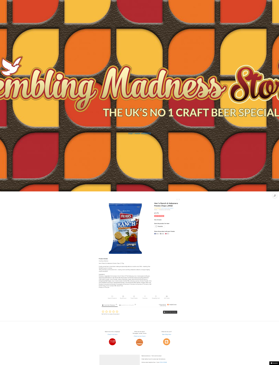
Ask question (170, 208)
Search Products (112, 298)
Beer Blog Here (166, 334)
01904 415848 (163, 362)
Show (274, 363)
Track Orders (134, 298)
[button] (159, 226)
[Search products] (274, 195)
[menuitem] (177, 199)
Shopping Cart (156, 298)
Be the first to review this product (111, 314)
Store (155, 209)
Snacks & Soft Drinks (164, 209)
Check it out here (112, 334)
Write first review (170, 312)
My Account (123, 298)
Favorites (144, 298)
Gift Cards (167, 298)
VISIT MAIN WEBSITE (139, 133)
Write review (164, 208)
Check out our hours (139, 336)
